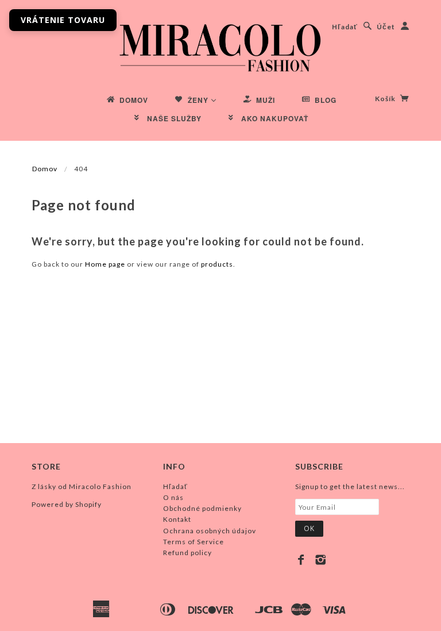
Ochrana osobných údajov (209, 530)
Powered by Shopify (67, 504)
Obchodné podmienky (202, 508)
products (217, 264)
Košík (386, 98)
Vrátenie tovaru (63, 19)
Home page (105, 264)
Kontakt (177, 519)
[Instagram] (321, 559)
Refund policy (187, 552)
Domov (44, 168)
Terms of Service (193, 541)
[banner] (220, 46)
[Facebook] (301, 559)
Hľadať (345, 26)
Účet (386, 26)
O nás (173, 497)
